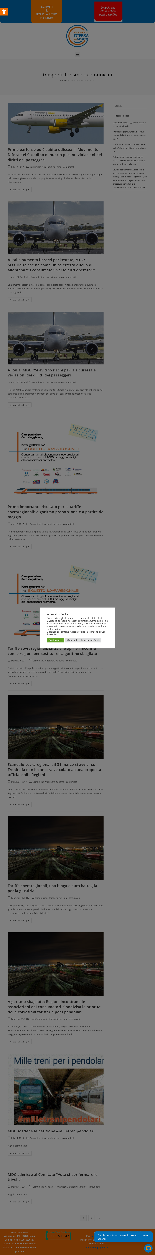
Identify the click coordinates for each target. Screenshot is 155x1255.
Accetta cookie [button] (55, 640)
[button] (4, 11)
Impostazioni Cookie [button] (90, 640)
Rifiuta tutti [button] (71, 640)
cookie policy (53, 628)
